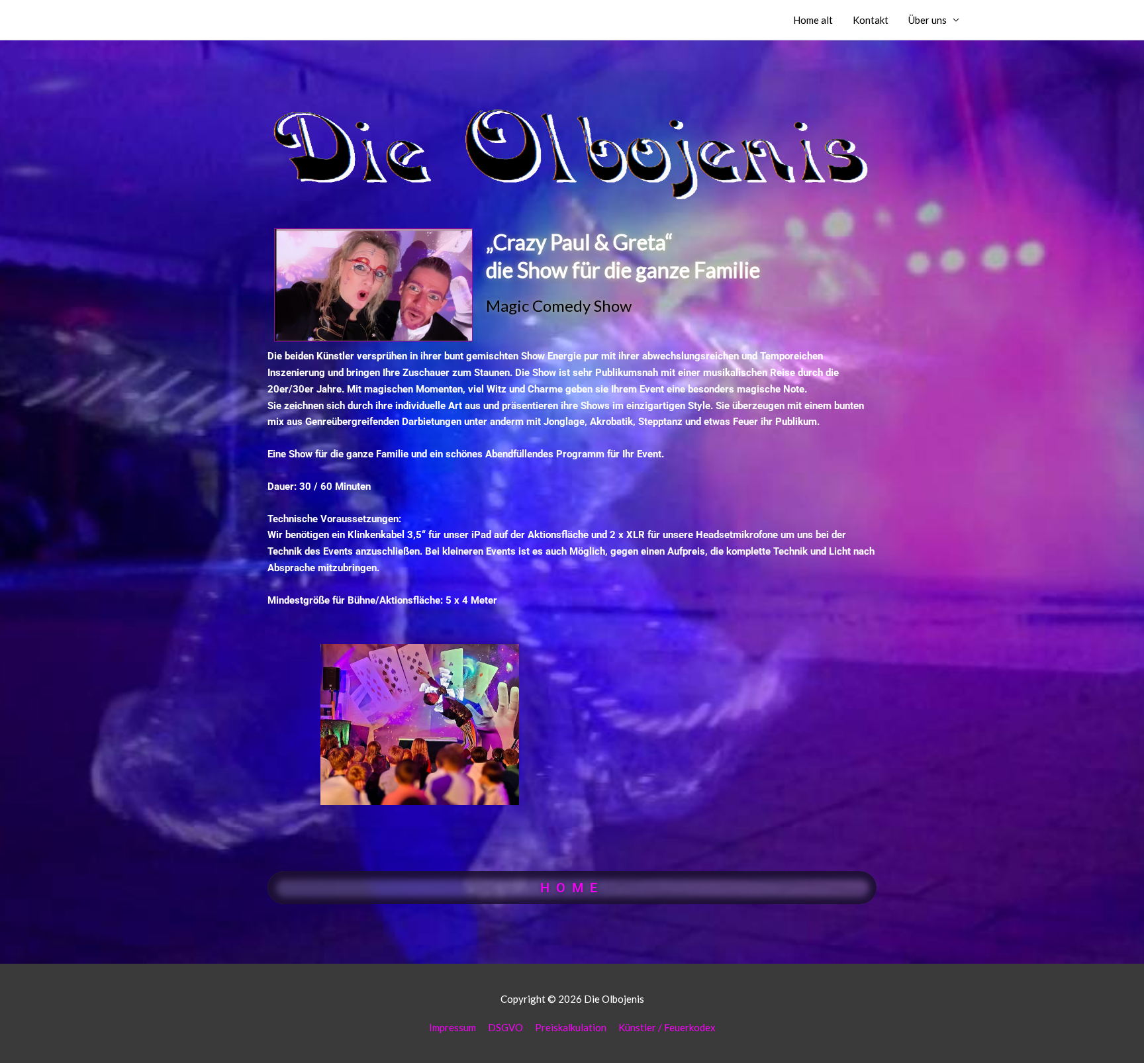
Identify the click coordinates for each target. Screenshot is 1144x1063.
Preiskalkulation (570, 1027)
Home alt (813, 20)
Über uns (927, 20)
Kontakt (870, 20)
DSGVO (505, 1027)
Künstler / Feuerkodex (667, 1027)
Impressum (452, 1027)
